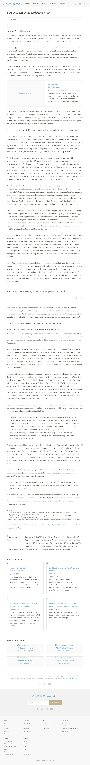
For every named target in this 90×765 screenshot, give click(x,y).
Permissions (27, 754)
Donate (62, 3)
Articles (53, 3)
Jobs (5, 749)
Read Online (46, 726)
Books (35, 3)
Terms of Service (9, 754)
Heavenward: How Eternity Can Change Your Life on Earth (56, 525)
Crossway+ (26, 731)
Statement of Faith (10, 746)
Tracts (43, 3)
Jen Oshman (25, 663)
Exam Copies (65, 731)
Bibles (27, 3)
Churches (26, 728)
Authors (6, 731)
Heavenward (54, 84)
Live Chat (26, 744)
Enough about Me (25, 660)
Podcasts (64, 723)
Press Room (65, 726)
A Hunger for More (25, 648)
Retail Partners (27, 723)
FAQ (24, 749)
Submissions (27, 752)
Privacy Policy (8, 752)
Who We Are (8, 741)
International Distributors (30, 726)
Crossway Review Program (70, 728)
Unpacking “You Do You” (19, 568)
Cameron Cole (78, 19)
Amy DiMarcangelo (25, 650)
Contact (25, 741)
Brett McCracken (16, 571)
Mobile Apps (46, 728)
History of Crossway (10, 744)
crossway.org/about (72, 678)
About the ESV (46, 723)
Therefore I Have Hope (65, 660)
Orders (25, 746)
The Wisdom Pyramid (64, 648)
